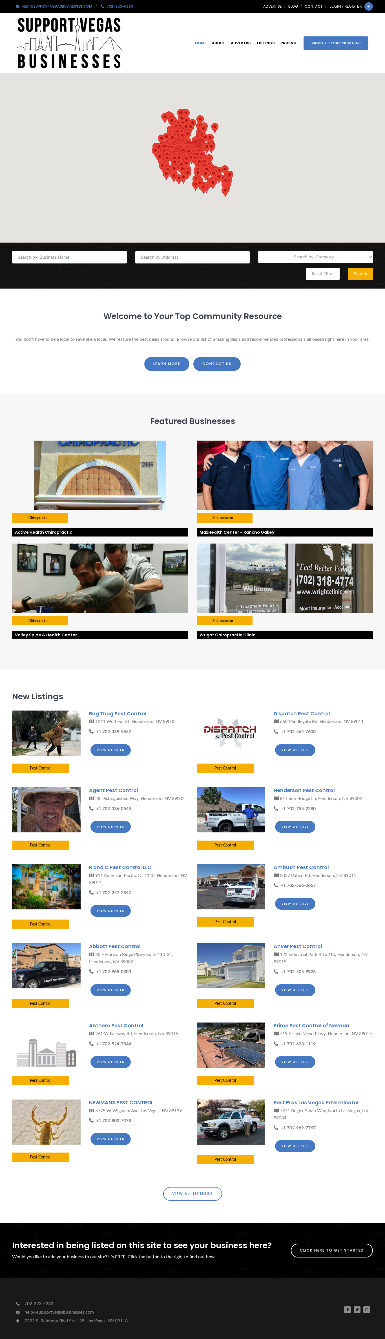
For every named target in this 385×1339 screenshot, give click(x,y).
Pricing (288, 43)
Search (360, 274)
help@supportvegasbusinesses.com (58, 1312)
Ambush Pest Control (301, 867)
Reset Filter (323, 274)
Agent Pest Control (113, 790)
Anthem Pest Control (116, 1025)
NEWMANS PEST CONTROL (121, 1102)
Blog (293, 6)
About (218, 43)
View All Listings (192, 1193)
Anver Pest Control (298, 946)
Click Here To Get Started (332, 1250)
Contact (313, 6)
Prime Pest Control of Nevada (311, 1025)
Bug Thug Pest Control (118, 713)
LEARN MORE (166, 363)
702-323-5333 (38, 1303)
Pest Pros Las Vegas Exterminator (316, 1102)
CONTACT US (217, 363)
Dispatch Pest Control (302, 713)
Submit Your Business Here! (336, 43)
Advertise (272, 6)
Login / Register (345, 6)
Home (200, 43)
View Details (111, 749)
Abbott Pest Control (115, 946)
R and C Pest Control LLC (120, 867)
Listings (266, 43)
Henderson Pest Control (304, 790)
